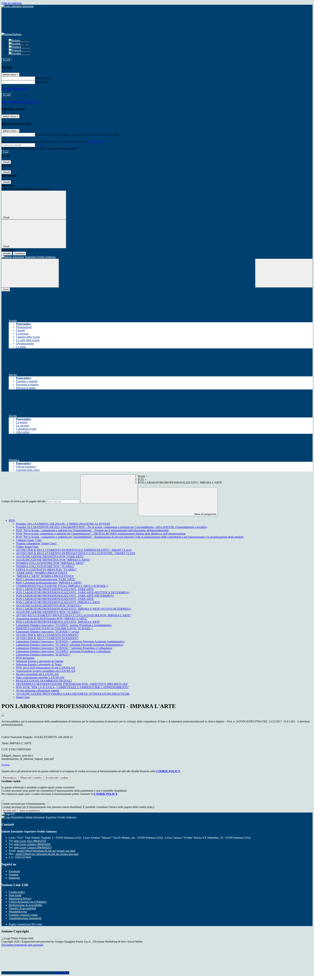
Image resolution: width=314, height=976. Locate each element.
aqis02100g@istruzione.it (46, 850)
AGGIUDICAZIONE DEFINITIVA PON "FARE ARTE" (50, 556)
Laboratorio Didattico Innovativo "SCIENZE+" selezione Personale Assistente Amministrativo (70, 641)
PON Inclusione (25, 657)
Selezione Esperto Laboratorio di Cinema (39, 661)
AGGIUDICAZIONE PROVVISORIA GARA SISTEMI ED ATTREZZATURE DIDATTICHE (73, 693)
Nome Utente (43, 78)
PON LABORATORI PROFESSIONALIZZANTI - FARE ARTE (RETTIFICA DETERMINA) (72, 592)
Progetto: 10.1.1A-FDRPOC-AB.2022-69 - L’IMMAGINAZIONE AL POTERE (63, 523)
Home (141, 476)
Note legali (15, 895)
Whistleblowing (18, 911)
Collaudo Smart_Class (29, 540)
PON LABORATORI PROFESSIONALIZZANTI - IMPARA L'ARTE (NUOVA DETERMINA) (73, 608)
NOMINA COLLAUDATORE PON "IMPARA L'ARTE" (50, 563)
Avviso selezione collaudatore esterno (37, 690)
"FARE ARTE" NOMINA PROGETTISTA (41, 572)
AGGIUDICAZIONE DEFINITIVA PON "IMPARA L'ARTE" (53, 559)
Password (41, 82)
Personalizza (10, 777)
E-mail (39, 134)
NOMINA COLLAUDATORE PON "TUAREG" (45, 566)
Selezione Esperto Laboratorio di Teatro (39, 664)
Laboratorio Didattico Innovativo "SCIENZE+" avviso (47, 631)
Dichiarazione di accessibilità (25, 905)
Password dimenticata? (14, 88)
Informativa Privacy (20, 898)
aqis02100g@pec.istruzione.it (47, 854)
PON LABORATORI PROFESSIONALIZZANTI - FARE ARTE (55, 589)
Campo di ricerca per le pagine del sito (23, 501)
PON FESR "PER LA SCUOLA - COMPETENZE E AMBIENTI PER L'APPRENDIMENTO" (72, 687)
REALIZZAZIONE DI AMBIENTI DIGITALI (44, 680)
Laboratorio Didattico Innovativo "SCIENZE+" (43, 654)
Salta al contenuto (11, 3)
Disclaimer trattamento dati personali (22, 944)
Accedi (6, 60)
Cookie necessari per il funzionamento (23, 803)
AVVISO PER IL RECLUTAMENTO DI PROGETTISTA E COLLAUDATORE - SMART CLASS (75, 553)
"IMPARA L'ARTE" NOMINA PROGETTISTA (45, 576)
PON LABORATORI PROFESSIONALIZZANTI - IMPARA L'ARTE (58, 602)
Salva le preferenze (29, 810)
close (6, 289)
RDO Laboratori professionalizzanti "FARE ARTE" (46, 579)
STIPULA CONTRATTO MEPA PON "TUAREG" (46, 569)
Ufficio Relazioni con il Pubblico (28, 901)
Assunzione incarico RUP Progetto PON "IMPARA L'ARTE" (52, 618)
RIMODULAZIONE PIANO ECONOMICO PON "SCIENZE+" (54, 628)
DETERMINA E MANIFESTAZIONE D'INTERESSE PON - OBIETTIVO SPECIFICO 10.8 (71, 684)
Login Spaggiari (95, 141)
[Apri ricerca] (284, 273)
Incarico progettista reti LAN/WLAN (37, 674)
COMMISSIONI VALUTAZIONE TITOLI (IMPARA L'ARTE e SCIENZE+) (62, 585)
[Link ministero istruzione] (17, 6)
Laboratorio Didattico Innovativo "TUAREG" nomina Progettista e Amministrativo (64, 625)
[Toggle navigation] (30, 273)
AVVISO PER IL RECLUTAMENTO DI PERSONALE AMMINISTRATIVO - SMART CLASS (74, 549)
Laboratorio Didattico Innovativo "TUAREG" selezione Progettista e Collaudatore (63, 651)
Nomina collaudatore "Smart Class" (36, 543)
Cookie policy (17, 892)
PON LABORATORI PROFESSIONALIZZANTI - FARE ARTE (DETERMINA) (65, 595)
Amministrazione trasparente (25, 918)
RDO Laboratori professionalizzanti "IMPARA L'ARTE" (49, 582)
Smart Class (23, 697)
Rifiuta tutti (31, 777)
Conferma (19, 253)
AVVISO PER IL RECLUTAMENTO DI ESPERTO (47, 634)
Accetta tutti (57, 777)
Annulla (7, 253)
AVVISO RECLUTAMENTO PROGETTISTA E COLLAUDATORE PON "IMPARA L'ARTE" (73, 615)
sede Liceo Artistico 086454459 (32, 844)
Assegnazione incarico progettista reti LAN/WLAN (45, 670)
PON (141, 479)
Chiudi (6, 162)
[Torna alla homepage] (157, 257)
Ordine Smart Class (27, 546)
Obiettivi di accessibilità (22, 908)
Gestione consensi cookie (23, 914)
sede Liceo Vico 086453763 (30, 840)
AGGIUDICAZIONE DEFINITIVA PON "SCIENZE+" (49, 605)
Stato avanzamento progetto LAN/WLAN (40, 677)
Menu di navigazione (205, 514)
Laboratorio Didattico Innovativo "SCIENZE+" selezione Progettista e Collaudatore (64, 648)
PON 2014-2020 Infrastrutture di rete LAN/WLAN (45, 667)
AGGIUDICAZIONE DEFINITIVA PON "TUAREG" (48, 612)
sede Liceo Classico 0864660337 (33, 847)
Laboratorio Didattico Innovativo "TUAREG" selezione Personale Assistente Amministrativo (69, 644)
